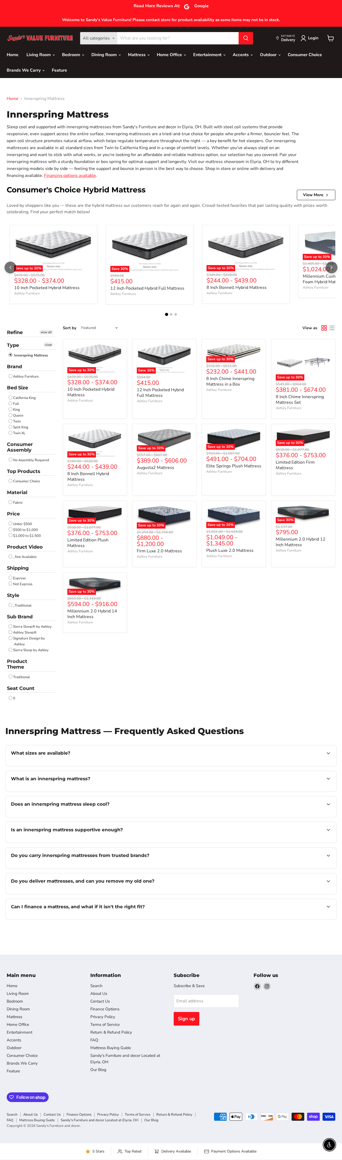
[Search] (246, 38)
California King (24, 397)
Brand (14, 367)
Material (17, 492)
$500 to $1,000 (25, 529)
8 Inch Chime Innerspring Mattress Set (300, 399)
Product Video (25, 547)
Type (13, 345)
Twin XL (19, 433)
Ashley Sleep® (25, 632)
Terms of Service (105, 1024)
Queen (18, 415)
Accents (241, 55)
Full (16, 403)
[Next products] (331, 267)
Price (13, 514)
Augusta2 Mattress (155, 468)
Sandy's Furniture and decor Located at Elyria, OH (99, 1120)
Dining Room (104, 55)
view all (46, 332)
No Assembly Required (31, 460)
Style (13, 595)
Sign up (186, 1018)
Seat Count (20, 688)
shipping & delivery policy (295, 894)
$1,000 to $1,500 (27, 535)
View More (313, 194)
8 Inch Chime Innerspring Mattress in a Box (230, 381)
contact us (190, 766)
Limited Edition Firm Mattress (295, 465)
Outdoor (269, 55)
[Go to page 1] (166, 314)
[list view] (331, 328)
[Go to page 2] (171, 314)
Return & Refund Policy (111, 1032)
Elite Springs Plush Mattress (233, 466)
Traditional (21, 677)
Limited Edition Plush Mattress (87, 543)
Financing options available (70, 176)
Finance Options (104, 1009)
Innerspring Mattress (30, 355)
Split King (20, 427)
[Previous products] (10, 267)
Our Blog (98, 1069)
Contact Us (100, 1001)
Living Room (39, 55)
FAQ (94, 1040)
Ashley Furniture (27, 293)
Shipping (18, 568)
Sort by (69, 328)
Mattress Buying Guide (110, 1047)
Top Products (23, 471)
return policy (212, 919)
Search (96, 985)
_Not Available (25, 556)
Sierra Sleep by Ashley (31, 650)
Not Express (22, 584)
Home (12, 55)
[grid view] (324, 328)
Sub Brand (20, 617)
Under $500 (22, 524)
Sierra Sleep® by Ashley (32, 626)
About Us (98, 993)
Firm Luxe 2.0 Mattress (159, 551)
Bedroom (71, 55)
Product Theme (17, 664)
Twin (17, 421)
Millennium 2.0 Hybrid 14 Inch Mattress (92, 614)
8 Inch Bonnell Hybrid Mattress (237, 287)
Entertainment (208, 55)
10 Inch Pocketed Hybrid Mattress (47, 288)
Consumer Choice (305, 55)
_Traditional (22, 605)
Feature (59, 70)
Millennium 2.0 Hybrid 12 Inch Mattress (300, 542)
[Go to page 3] (175, 314)
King (16, 409)
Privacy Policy (102, 1016)
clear (48, 345)
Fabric (18, 502)
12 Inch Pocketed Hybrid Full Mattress (147, 288)
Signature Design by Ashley (29, 641)
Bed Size (17, 388)
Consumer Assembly (20, 447)
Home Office (170, 55)
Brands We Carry (24, 70)
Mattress (137, 55)
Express (19, 578)
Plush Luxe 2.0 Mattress (230, 550)
